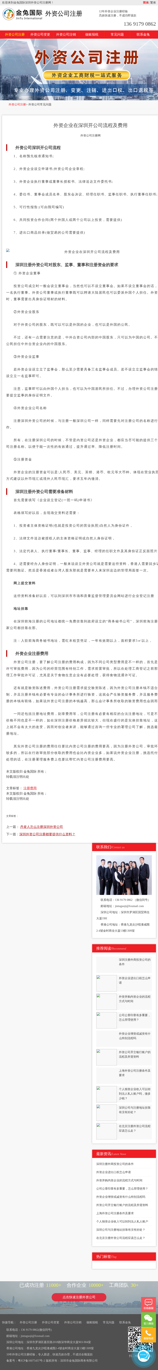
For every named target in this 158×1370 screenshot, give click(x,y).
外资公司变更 (40, 34)
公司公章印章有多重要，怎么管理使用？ (122, 1188)
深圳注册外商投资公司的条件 (115, 1164)
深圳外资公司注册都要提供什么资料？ (47, 834)
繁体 (152, 2)
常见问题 (117, 34)
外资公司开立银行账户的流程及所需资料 (122, 1205)
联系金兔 (143, 34)
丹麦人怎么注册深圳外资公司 (41, 827)
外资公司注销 (66, 34)
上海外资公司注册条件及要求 (115, 1213)
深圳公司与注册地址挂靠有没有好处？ (120, 1229)
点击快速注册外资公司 (79, 1297)
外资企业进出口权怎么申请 (113, 1172)
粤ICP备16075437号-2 (31, 1360)
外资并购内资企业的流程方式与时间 (119, 1180)
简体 (146, 2)
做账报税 (91, 34)
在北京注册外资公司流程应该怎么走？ (120, 1238)
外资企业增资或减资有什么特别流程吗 (120, 1196)
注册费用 (30, 788)
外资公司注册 (63, 13)
